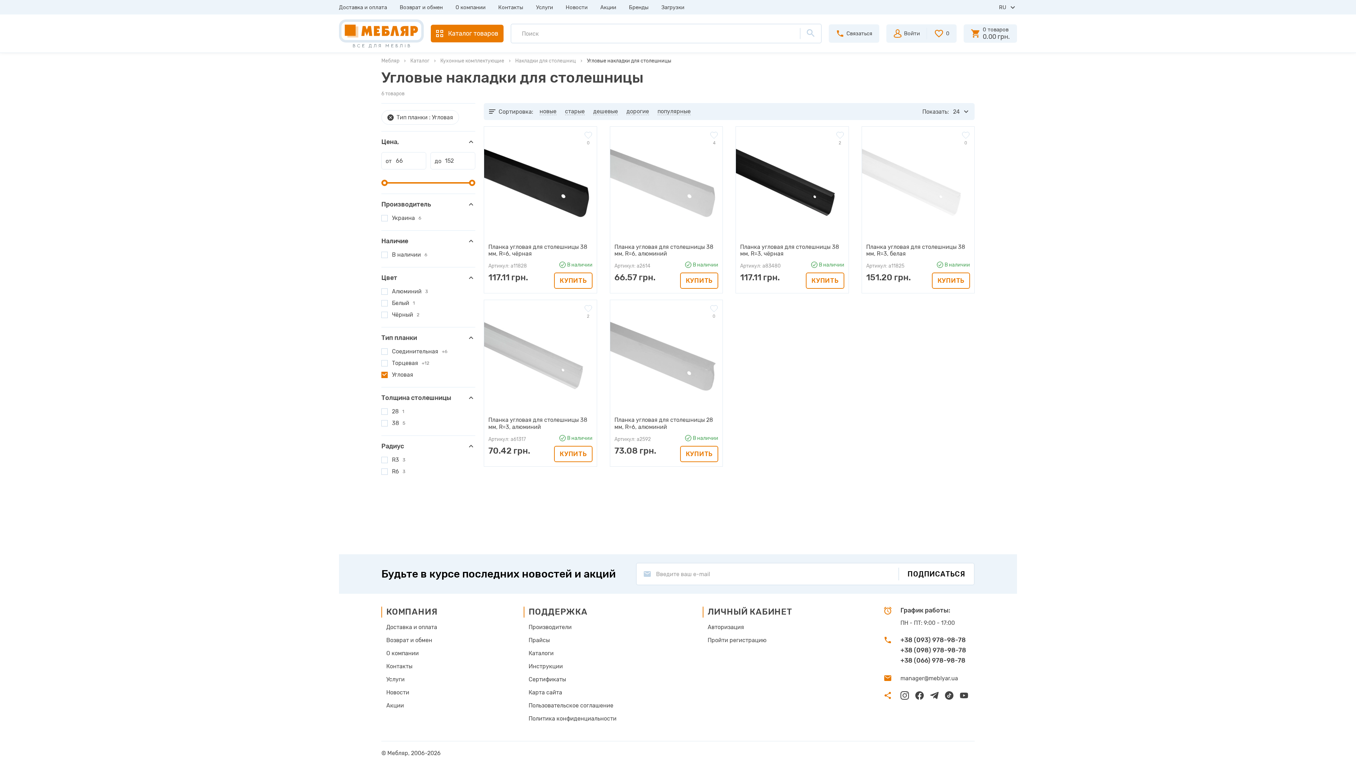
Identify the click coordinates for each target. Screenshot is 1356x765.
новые (548, 111)
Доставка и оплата (363, 7)
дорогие (637, 111)
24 (956, 111)
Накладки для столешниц (545, 61)
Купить (573, 281)
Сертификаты (547, 679)
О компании (471, 7)
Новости (577, 7)
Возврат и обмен (421, 7)
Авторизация (726, 627)
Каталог (419, 61)
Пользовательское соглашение (571, 705)
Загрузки (672, 7)
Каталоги (541, 653)
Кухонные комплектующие (472, 61)
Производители (550, 627)
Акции (608, 7)
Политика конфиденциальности (573, 718)
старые (575, 111)
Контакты (510, 7)
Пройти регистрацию (737, 640)
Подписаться (936, 574)
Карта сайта (545, 692)
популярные (674, 111)
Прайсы (539, 640)
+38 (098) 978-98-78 (933, 650)
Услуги (544, 7)
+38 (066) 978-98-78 (932, 660)
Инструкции (546, 666)
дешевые (605, 111)
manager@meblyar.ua (929, 678)
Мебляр (390, 61)
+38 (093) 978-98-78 (933, 640)
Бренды (639, 7)
